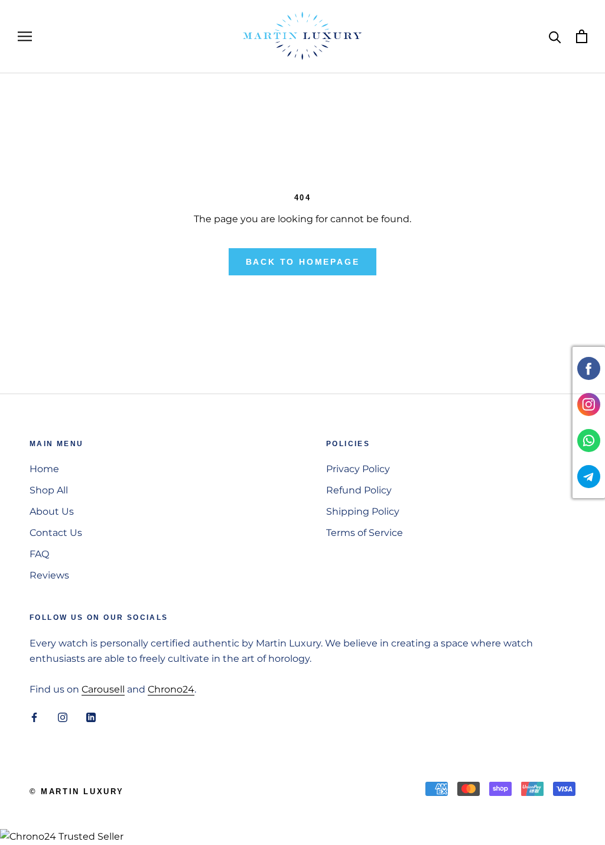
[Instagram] (62, 717)
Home (44, 468)
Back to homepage (303, 261)
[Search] (555, 36)
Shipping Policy (362, 511)
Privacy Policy (358, 468)
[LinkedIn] (91, 717)
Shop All (49, 490)
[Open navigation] (25, 36)
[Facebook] (34, 717)
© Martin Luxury (77, 791)
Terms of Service (364, 532)
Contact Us (56, 532)
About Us (52, 511)
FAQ (39, 554)
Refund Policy (359, 490)
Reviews (49, 575)
